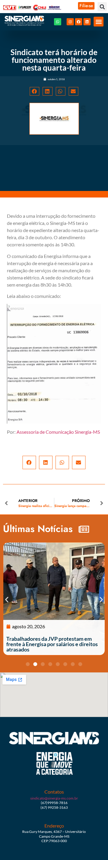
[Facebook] (78, 21)
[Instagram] (70, 21)
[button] (102, 6)
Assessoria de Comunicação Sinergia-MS (58, 432)
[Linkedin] (87, 21)
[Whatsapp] (57, 21)
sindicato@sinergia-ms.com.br (54, 798)
